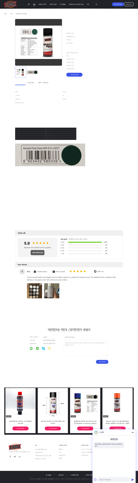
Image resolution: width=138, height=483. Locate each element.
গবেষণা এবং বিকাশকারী (87, 452)
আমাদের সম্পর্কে (42, 4)
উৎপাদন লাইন (84, 455)
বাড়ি (29, 4)
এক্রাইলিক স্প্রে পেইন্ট (20, 314)
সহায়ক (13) (100, 271)
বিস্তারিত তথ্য (19, 82)
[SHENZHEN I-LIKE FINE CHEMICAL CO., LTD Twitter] (15, 456)
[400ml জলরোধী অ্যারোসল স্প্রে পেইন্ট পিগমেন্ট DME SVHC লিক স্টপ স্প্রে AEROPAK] (87, 403)
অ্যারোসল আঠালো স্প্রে (45, 314)
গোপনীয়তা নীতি (74, 475)
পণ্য (34, 4)
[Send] (132, 479)
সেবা (60, 452)
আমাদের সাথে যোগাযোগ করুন (76, 4)
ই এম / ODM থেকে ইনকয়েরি (89, 449)
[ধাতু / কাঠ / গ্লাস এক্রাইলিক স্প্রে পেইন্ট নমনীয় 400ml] (23, 403)
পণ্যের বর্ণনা (30, 82)
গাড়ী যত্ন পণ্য (38, 452)
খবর (88, 4)
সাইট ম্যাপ (61, 475)
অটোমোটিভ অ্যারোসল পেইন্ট (33, 314)
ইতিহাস (61, 449)
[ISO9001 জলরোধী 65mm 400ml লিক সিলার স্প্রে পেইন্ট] (120, 403)
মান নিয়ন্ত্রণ (63, 4)
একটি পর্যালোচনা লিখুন (37, 252)
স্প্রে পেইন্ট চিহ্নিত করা (41, 449)
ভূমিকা (60, 458)
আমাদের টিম (62, 455)
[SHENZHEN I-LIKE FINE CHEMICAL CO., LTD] (32, 349)
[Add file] (95, 479)
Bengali (129, 4)
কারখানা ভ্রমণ (53, 4)
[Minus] (132, 432)
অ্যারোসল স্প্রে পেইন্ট (40, 459)
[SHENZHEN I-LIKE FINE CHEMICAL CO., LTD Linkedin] (19, 456)
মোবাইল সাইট (89, 475)
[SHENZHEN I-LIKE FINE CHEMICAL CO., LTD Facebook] (10, 456)
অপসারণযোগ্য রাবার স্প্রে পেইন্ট (43, 456)
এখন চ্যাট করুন (118, 4)
